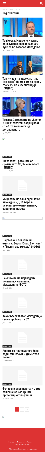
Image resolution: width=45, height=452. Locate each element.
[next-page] (27, 409)
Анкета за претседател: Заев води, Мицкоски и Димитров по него (20, 354)
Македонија (7, 36)
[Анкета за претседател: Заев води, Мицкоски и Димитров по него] (22, 338)
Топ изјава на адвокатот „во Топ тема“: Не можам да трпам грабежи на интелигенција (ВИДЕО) (22, 83)
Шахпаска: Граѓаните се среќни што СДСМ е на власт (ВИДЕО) (20, 164)
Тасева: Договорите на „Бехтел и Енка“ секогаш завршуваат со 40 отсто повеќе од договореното (21, 124)
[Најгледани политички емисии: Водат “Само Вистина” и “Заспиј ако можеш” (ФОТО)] (22, 227)
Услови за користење (22, 444)
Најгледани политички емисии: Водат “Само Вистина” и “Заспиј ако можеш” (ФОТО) (22, 243)
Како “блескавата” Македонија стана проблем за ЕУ (22, 317)
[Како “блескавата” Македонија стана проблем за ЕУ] (22, 303)
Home (4, 9)
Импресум (20, 442)
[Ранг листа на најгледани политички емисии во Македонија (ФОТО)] (22, 265)
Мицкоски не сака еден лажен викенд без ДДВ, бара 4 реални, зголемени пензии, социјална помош (21, 203)
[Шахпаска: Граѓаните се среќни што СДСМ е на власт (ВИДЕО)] (22, 148)
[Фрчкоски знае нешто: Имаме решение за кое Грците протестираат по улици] (22, 375)
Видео (5, 74)
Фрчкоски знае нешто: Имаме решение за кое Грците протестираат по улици (21, 392)
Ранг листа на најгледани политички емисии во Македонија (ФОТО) (19, 281)
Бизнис (5, 115)
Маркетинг (31, 442)
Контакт (11, 442)
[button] (4, 3)
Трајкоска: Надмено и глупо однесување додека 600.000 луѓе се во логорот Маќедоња (21, 44)
